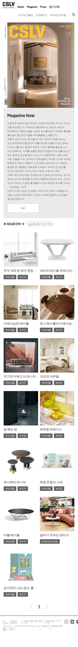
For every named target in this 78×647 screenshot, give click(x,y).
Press (43, 6)
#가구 (23, 277)
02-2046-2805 (11, 628)
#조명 (23, 435)
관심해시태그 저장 (42, 223)
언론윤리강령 (56, 626)
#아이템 (10, 277)
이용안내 (45, 626)
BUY (23, 208)
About (20, 6)
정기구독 (54, 6)
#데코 (59, 382)
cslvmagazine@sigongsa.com (27, 626)
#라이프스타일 (50, 541)
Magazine (32, 6)
